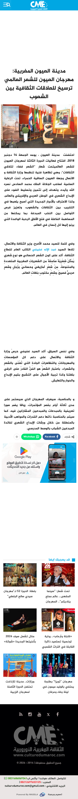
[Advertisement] (39, 39)
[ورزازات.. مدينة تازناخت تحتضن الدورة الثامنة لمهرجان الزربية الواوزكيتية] (20, 665)
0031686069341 (17, 778)
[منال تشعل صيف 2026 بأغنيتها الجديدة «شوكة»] (20, 620)
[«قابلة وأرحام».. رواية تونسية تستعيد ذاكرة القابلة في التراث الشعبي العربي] (58, 620)
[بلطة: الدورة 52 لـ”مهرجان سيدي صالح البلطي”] (20, 575)
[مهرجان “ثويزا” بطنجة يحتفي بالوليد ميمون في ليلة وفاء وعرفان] (58, 665)
